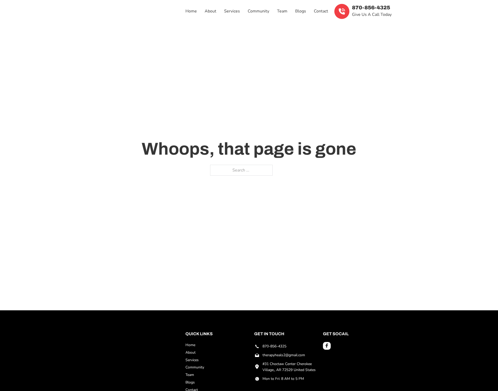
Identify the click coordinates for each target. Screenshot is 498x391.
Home (191, 11)
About (210, 11)
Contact (321, 11)
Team (282, 11)
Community (258, 11)
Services (232, 11)
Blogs (300, 11)
